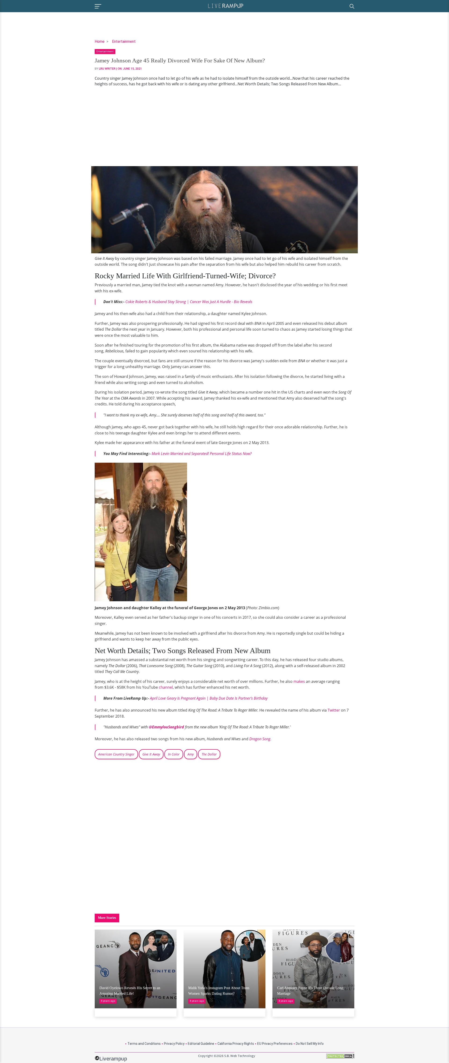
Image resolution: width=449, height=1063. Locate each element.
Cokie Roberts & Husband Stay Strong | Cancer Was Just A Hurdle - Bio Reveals (188, 301)
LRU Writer (107, 68)
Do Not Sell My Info (310, 1043)
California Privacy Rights (235, 1043)
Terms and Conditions (144, 1043)
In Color (174, 754)
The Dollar (209, 754)
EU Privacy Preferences (275, 1043)
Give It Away (151, 754)
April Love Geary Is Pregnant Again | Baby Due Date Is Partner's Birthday (209, 698)
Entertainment (124, 41)
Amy (191, 754)
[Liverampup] (225, 5)
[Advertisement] (224, 126)
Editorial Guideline (201, 1043)
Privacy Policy (174, 1043)
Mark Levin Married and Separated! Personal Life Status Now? (202, 453)
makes (299, 681)
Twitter (334, 710)
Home (100, 41)
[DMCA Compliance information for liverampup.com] (340, 1058)
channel (166, 687)
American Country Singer (116, 754)
